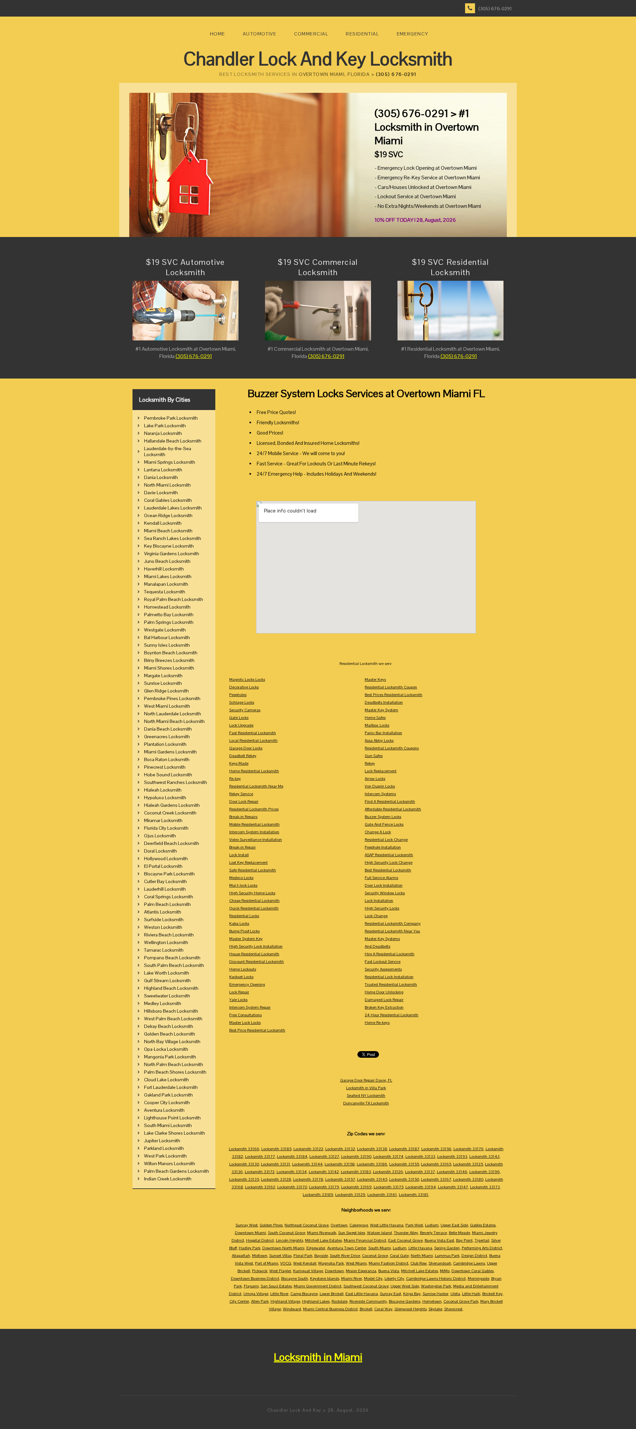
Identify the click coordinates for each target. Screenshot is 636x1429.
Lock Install (239, 855)
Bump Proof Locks (244, 931)
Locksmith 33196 (484, 1171)
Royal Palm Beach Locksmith (173, 599)
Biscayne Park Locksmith (169, 874)
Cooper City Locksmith (167, 1102)
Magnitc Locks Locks (247, 679)
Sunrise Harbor (436, 1293)
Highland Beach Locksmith (171, 988)
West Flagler (280, 1271)
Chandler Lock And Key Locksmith (318, 59)
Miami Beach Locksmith (168, 531)
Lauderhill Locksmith (165, 889)
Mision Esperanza (361, 1271)
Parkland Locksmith (164, 1148)
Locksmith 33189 (318, 1194)
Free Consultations (245, 1015)
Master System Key (246, 938)
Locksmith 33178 (308, 1179)
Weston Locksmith (163, 927)
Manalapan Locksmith (166, 584)
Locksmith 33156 (436, 1149)
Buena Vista (388, 1271)
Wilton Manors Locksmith (169, 1163)
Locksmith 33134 (292, 1171)
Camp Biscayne (304, 1293)
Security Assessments (383, 969)
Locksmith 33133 (420, 1156)
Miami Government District (318, 1286)
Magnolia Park (331, 1263)
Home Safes (375, 717)
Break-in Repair (242, 847)
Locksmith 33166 (244, 1149)
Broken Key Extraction (384, 1007)
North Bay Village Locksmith (172, 1041)
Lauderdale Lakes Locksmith (173, 508)
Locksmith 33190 (356, 1156)
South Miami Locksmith (168, 1125)
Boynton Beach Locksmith (170, 653)
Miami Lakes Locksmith (167, 576)
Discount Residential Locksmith (256, 961)
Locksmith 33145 (372, 1179)
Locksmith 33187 (404, 1149)
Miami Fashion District (388, 1263)
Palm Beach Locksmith (167, 904)
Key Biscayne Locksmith (169, 546)
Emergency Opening (247, 984)
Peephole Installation (383, 847)
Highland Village (285, 1301)
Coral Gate (399, 1255)
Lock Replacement (381, 771)
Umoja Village (255, 1293)
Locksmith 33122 (308, 1149)
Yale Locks (238, 999)
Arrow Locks (375, 778)
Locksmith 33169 (356, 1187)
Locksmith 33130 (244, 1164)
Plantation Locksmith (165, 744)
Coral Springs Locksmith (168, 897)
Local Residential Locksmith (253, 740)
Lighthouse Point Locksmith (172, 1118)
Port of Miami (266, 1263)
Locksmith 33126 (388, 1171)
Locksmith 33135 (244, 1179)
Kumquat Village (308, 1271)
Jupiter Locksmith (162, 1141)
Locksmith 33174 (388, 1156)
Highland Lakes (316, 1301)
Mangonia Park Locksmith (170, 1057)
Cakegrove (358, 1225)
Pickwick (259, 1271)
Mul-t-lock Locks (243, 885)
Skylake (435, 1309)
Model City (373, 1278)
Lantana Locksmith (163, 470)
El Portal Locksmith (163, 866)
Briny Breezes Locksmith (169, 660)
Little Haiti (471, 1293)
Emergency (413, 34)
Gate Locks (238, 717)
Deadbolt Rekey (242, 755)
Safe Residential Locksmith (252, 870)
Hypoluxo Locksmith (165, 798)
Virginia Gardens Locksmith (171, 554)
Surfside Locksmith (164, 920)
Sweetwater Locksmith (167, 996)
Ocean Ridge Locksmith (168, 515)
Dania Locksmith (161, 477)
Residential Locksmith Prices (254, 809)
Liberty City (394, 1278)
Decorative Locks (244, 687)
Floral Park (302, 1255)
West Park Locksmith (165, 1156)
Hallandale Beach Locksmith (172, 441)
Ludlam (432, 1225)
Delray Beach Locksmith (168, 1026)
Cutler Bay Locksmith (165, 881)
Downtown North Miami (283, 1248)
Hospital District (260, 1240)
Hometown (432, 1301)
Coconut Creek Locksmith (170, 813)
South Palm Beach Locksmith (174, 965)
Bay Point (464, 1240)
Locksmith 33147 (453, 1187)
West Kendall (304, 1263)
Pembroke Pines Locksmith (172, 698)
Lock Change (376, 916)
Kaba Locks (239, 923)
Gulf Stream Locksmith (167, 980)
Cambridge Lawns (469, 1263)
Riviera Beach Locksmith (169, 935)
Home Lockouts (242, 969)
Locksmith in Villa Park (366, 1088)
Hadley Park (249, 1248)
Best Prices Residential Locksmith (393, 694)
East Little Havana (361, 1293)
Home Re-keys (377, 1022)
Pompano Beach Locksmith (172, 958)
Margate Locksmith (163, 676)
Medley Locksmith (162, 1003)
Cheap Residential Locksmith (254, 900)
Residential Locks (244, 916)
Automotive (259, 34)
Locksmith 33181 (413, 1194)
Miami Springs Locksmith (169, 462)
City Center (239, 1301)
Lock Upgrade (241, 725)
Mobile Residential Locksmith (254, 824)
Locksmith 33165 (436, 1164)
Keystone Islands (324, 1278)
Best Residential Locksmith (388, 870)
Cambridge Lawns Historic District (436, 1278)
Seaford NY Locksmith (366, 1095)
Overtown (339, 1225)
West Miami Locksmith (167, 706)
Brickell (366, 1309)
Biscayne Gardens (404, 1301)
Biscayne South (294, 1278)
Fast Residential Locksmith (252, 733)
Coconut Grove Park (461, 1301)
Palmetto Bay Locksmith (168, 615)
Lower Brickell (332, 1293)
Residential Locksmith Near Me (256, 786)
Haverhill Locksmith (164, 569)
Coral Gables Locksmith (168, 500)
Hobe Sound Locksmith (168, 775)
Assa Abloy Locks (379, 740)
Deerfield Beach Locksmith (171, 843)
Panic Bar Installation (383, 733)
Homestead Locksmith (167, 607)
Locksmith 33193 (452, 1156)
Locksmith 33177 (260, 1156)
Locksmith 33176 (468, 1149)
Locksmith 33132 (340, 1149)
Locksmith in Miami (318, 1357)
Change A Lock (378, 832)
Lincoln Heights (289, 1240)
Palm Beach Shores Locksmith (175, 1072)
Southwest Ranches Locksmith (175, 782)
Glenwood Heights (411, 1309)
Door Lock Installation (383, 885)
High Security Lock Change (388, 862)
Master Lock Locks (245, 1022)
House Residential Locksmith (254, 954)
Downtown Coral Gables (472, 1271)
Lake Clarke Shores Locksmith (174, 1133)
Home (217, 34)
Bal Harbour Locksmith (167, 637)
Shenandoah (440, 1263)
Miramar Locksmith (163, 820)
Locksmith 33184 (292, 1156)
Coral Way (383, 1309)
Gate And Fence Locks (384, 824)
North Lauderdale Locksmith (172, 714)
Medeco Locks (241, 877)
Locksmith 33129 (350, 1194)
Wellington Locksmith (166, 942)
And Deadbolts (377, 946)
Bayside (321, 1255)
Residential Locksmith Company (393, 923)
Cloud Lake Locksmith (166, 1080)
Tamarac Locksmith (164, 950)
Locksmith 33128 (276, 1179)
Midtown (259, 1255)
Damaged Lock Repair (384, 999)
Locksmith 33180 (468, 1179)
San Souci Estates (276, 1286)
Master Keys (375, 679)
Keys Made (238, 763)
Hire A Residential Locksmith (389, 954)
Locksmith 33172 (260, 1171)
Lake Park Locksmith (165, 426)
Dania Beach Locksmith (168, 729)
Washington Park (436, 1286)
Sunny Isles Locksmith (167, 645)
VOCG (285, 1263)
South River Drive (345, 1255)
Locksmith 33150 (404, 1179)
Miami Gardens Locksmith (170, 752)
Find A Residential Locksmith (390, 801)
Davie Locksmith (161, 493)
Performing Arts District (482, 1248)
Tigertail (482, 1240)
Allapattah (241, 1255)
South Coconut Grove (286, 1232)
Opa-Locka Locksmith (166, 1049)
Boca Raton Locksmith (166, 759)
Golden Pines (271, 1225)
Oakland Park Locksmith (168, 1095)
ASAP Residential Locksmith (389, 855)
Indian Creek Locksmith (167, 1179)
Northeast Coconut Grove (307, 1225)
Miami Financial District (365, 1240)
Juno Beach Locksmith (167, 561)
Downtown (334, 1271)
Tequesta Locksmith (164, 592)
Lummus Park (447, 1255)
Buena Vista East (439, 1240)
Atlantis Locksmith (162, 912)
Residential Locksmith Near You (392, 931)
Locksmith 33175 (388, 1187)
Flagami (251, 1286)
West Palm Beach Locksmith (173, 1019)
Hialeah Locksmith (163, 790)
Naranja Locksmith (163, 433)
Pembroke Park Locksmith (171, 418)
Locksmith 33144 (307, 1164)
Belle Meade (459, 1232)
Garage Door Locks (245, 748)
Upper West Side (405, 1286)
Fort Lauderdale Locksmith (171, 1087)
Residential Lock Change (386, 839)
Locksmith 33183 (356, 1171)
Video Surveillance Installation (255, 839)
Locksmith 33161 (382, 1194)
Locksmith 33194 (420, 1187)
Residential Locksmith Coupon (391, 687)
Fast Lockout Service (382, 961)
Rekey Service (241, 794)
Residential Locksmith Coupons (392, 748)
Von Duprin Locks (380, 786)
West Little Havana (386, 1225)
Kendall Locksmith (163, 523)
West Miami (356, 1263)
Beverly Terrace (433, 1232)
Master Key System (381, 710)
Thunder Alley (406, 1232)
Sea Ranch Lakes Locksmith (172, 538)
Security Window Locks (385, 893)
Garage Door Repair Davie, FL (366, 1080)
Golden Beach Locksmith (169, 1034)
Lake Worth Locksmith (166, 973)
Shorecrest (453, 1309)
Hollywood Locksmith (166, 859)
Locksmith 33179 (324, 1187)
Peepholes (237, 694)
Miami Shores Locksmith (169, 668)
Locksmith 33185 (276, 1149)
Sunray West (247, 1225)
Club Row (418, 1263)
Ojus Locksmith (160, 836)
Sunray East (390, 1293)
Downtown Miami (250, 1232)
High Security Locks (382, 908)
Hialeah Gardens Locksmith (172, 805)
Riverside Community (368, 1301)
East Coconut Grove (405, 1240)
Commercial (311, 34)
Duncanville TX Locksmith (366, 1103)
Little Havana (420, 1248)
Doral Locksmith (160, 851)
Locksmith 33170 (292, 1187)
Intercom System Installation (254, 832)
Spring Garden (447, 1248)
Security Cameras (244, 710)
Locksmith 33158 (340, 1164)
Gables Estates (483, 1225)
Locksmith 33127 (324, 1156)
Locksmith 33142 (324, 1171)
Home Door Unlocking (384, 992)
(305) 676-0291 (495, 9)
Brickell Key (492, 1293)
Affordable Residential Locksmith (393, 809)
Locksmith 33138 (372, 1149)
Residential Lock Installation (389, 977)
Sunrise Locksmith (163, 683)
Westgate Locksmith (165, 630)
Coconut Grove (375, 1255)
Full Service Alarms (381, 877)
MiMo (445, 1271)
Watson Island (379, 1232)
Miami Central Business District (330, 1309)
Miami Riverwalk (321, 1232)
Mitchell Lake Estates (323, 1240)
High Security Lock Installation (256, 946)
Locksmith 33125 (468, 1164)
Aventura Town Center (346, 1248)
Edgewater (315, 1248)
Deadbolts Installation (384, 702)
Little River (279, 1293)
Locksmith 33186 (372, 1164)
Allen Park (260, 1301)
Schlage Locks (241, 702)
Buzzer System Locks (383, 816)
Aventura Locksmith (164, 1110)
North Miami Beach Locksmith (174, 721)
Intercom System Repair (250, 1007)
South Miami (379, 1248)
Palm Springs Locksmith (168, 622)
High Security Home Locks (252, 893)
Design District (474, 1255)
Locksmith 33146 (452, 1171)
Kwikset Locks (241, 977)
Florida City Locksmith (166, 828)
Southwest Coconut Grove (366, 1286)
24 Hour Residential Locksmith (391, 1015)
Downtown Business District (255, 1278)
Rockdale (339, 1301)
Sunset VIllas (280, 1255)
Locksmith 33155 (404, 1164)
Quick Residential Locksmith (254, 908)
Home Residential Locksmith (254, 771)
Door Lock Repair (243, 801)
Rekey (370, 763)
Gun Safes (374, 755)
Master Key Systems (382, 938)
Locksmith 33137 (420, 1171)
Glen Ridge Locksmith (166, 691)
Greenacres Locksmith (167, 737)
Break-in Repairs (243, 816)
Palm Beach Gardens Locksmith (176, 1171)
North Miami (422, 1255)
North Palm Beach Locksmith (173, 1064)
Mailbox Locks (377, 725)
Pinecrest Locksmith (165, 767)
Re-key (235, 778)
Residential (362, 34)
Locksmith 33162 (260, 1187)
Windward (292, 1309)
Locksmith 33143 (484, 1156)
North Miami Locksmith (167, 485)
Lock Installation (379, 900)
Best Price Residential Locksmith (257, 1030)
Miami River (351, 1278)
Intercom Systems (380, 794)
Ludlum (399, 1248)
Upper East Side (454, 1225)
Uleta (455, 1293)
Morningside (478, 1278)
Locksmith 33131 (275, 1164)
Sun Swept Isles (351, 1232)
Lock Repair (239, 992)
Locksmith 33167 (436, 1179)
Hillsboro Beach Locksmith (171, 1011)
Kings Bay (412, 1293)
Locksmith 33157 (340, 1179)
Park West (414, 1225)
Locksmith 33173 (485, 1187)
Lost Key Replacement (248, 862)
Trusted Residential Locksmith (391, 984)
